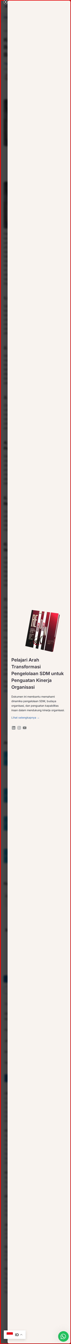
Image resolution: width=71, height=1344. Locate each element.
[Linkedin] (13, 728)
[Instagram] (19, 728)
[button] (5, 2)
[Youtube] (24, 728)
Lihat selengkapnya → (25, 717)
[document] (35, 672)
